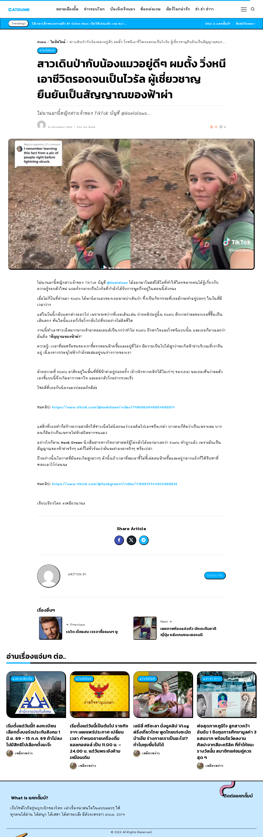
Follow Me (214, 575)
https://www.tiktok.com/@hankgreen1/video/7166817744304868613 (114, 483)
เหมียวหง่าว (24, 753)
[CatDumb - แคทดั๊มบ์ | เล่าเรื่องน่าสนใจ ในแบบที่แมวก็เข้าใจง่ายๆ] (18, 9)
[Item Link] (36, 694)
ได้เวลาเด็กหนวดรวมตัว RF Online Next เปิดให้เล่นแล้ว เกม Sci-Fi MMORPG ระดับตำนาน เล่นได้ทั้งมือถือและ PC (112, 23)
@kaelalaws (117, 282)
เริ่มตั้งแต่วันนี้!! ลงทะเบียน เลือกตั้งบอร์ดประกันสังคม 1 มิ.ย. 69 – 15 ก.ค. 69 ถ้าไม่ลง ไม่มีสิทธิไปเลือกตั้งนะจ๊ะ (34, 735)
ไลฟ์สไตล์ (57, 42)
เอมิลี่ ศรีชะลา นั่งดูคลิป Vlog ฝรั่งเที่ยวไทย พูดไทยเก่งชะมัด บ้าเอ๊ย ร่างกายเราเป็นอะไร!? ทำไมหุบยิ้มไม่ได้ (162, 735)
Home (41, 42)
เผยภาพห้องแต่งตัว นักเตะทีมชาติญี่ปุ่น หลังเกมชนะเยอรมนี (188, 632)
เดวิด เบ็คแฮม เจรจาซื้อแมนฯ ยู (92, 632)
